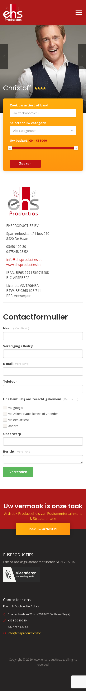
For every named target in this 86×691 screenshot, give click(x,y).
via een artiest (18, 420)
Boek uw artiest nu (43, 529)
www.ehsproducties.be (23, 264)
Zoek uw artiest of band (29, 105)
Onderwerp (12, 434)
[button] (43, 130)
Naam (16, 328)
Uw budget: (28, 140)
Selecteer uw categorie (28, 123)
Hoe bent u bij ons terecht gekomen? (40, 399)
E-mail (16, 363)
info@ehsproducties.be (24, 259)
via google (15, 408)
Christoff (17, 88)
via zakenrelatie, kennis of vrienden (33, 414)
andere (13, 426)
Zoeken (25, 163)
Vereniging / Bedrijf (18, 346)
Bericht (17, 451)
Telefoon (10, 381)
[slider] (10, 148)
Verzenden (18, 472)
